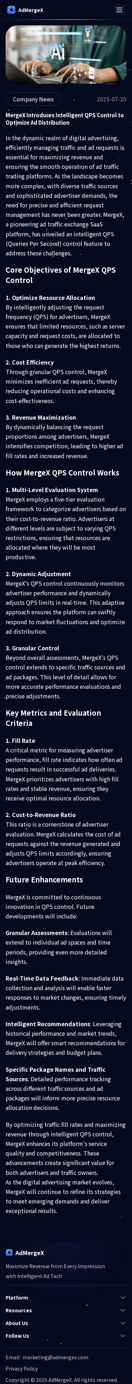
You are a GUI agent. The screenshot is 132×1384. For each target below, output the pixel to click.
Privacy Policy (22, 1368)
